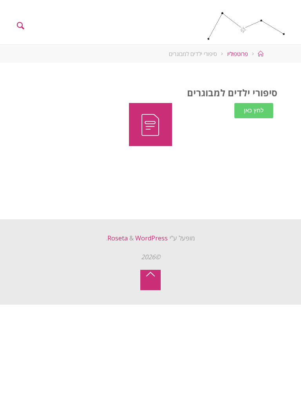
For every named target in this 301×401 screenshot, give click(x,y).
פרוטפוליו (237, 54)
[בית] (260, 54)
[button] (253, 110)
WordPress (151, 238)
